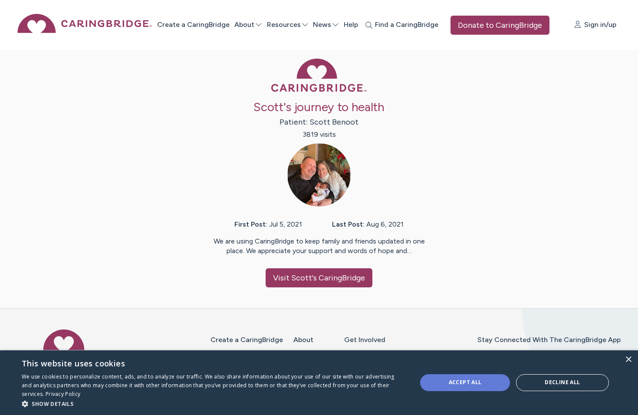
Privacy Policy (63, 394)
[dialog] (319, 382)
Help (351, 24)
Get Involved (364, 340)
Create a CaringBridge (193, 24)
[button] (213, 403)
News (322, 24)
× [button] (628, 359)
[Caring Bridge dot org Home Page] (84, 30)
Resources (284, 24)
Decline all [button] (562, 382)
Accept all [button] (465, 382)
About (244, 24)
